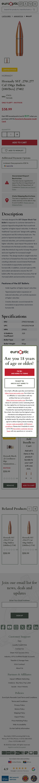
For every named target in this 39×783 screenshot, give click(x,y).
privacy (9, 424)
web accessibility (18, 424)
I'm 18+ (19, 372)
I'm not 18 (19, 383)
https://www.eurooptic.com (14, 393)
